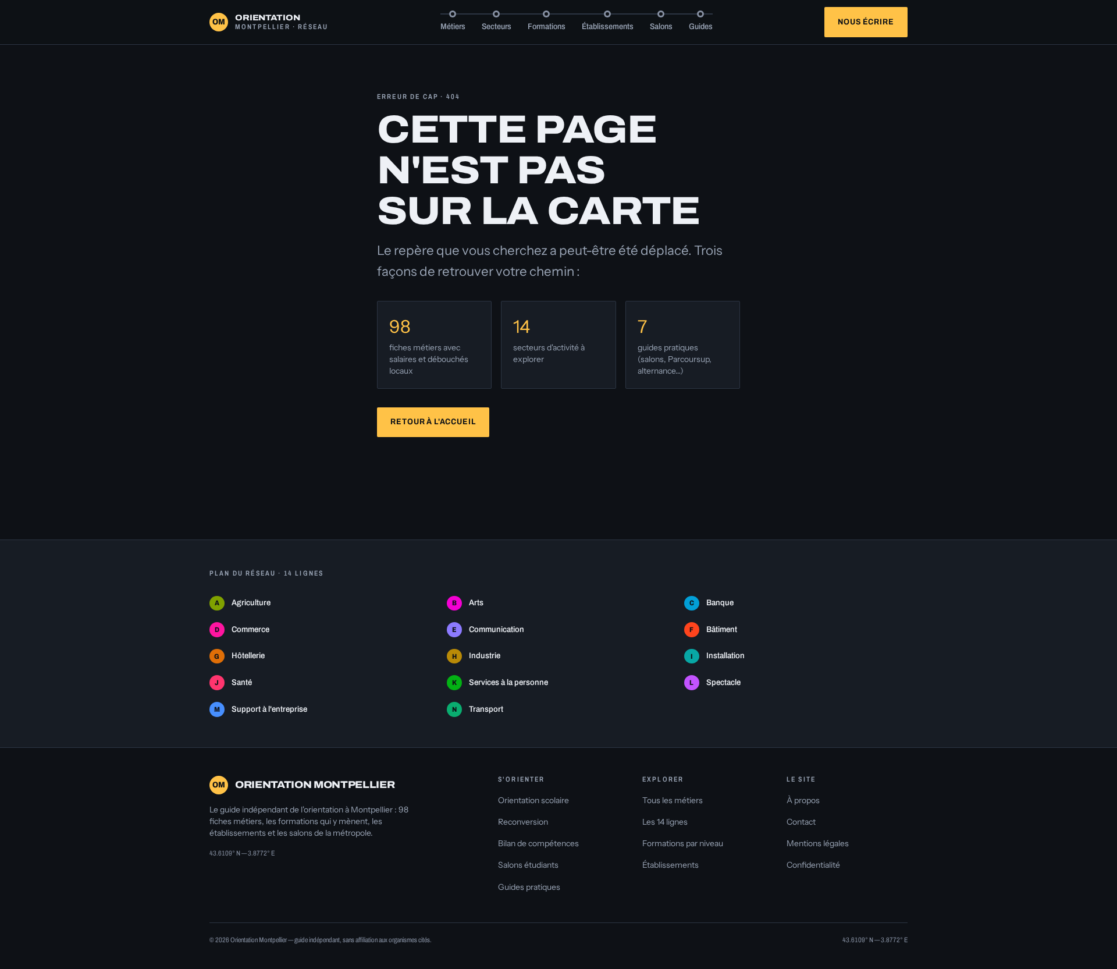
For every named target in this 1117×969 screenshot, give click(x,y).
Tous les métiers (672, 800)
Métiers (452, 26)
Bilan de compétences (538, 843)
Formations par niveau (682, 843)
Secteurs (496, 26)
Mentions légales (818, 843)
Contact (801, 822)
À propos (803, 800)
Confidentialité (813, 865)
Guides (701, 26)
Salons (661, 26)
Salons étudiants (528, 865)
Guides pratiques (529, 887)
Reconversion (523, 822)
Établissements (608, 26)
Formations (546, 26)
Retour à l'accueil (432, 421)
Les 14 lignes (665, 822)
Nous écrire (866, 21)
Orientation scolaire (533, 800)
